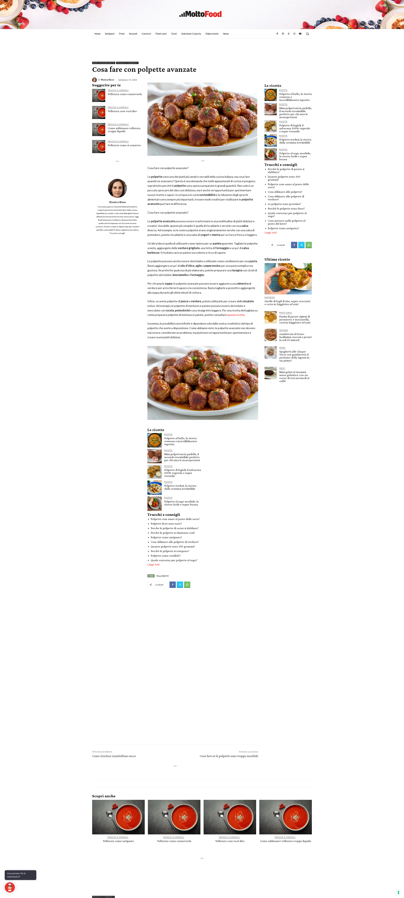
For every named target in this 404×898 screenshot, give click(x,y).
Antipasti (269, 297)
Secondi (283, 330)
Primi (282, 348)
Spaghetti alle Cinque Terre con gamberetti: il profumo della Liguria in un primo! (294, 356)
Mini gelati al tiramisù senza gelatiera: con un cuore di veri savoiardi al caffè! (294, 376)
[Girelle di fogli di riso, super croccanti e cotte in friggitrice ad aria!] (288, 278)
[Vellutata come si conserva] (98, 146)
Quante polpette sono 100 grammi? (173, 546)
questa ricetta (236, 314)
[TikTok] (288, 34)
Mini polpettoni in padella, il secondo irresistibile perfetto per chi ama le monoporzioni (182, 457)
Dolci (282, 368)
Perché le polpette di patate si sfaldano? (286, 170)
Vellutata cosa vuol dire (122, 111)
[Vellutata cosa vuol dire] (98, 112)
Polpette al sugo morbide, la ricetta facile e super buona (181, 503)
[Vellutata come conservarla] (98, 95)
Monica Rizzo (107, 80)
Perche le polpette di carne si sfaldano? (175, 528)
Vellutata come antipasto (118, 841)
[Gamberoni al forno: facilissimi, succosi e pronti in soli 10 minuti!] (270, 335)
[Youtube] (300, 34)
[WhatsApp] (294, 34)
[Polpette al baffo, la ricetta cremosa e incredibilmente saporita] (154, 440)
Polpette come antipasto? (166, 537)
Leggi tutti (153, 564)
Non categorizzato (103, 63)
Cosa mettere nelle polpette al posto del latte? (286, 222)
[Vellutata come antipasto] (118, 817)
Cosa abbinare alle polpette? (285, 191)
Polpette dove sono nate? (166, 523)
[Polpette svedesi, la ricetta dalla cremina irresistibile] (154, 487)
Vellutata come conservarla (125, 94)
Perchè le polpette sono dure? (286, 208)
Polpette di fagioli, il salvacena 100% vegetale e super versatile (182, 472)
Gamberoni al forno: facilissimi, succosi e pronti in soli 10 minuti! (295, 337)
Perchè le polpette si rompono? (170, 551)
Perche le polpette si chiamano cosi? (173, 532)
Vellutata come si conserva (124, 145)
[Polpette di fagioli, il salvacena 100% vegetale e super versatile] (154, 472)
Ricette (168, 434)
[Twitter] (180, 585)
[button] (307, 33)
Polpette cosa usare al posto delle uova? (175, 519)
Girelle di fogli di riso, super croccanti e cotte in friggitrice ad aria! (287, 302)
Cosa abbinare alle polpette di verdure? (175, 541)
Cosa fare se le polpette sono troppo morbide (229, 756)
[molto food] (200, 14)
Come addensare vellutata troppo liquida (124, 129)
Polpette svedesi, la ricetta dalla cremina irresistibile (180, 487)
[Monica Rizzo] (95, 80)
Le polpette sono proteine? (284, 204)
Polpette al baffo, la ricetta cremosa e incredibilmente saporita (180, 441)
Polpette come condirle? (166, 555)
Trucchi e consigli (127, 63)
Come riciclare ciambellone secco (114, 756)
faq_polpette (163, 575)
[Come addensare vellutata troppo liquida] (98, 129)
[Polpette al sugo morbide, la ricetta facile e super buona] (154, 503)
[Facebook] (277, 34)
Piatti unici (285, 312)
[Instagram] (283, 34)
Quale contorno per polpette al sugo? (174, 560)
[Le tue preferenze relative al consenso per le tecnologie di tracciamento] (398, 892)
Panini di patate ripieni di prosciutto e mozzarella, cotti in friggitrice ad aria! (295, 319)
